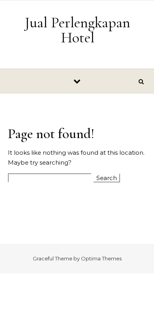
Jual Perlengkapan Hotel (77, 30)
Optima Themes (101, 258)
